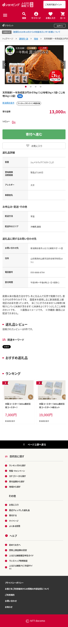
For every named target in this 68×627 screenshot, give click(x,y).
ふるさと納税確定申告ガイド (21, 555)
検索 (24, 18)
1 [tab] (26, 86)
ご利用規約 (10, 594)
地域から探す (15, 486)
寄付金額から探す (17, 481)
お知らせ (8, 607)
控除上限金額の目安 (18, 550)
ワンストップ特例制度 (18, 560)
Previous (4, 65)
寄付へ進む (34, 134)
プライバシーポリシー (14, 582)
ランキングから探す (17, 465)
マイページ (36, 18)
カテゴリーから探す (17, 476)
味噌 (36, 38)
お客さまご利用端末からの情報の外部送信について (27, 588)
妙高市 (6, 346)
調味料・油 (23, 38)
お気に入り (50, 18)
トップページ (7, 38)
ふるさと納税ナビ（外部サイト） (21, 567)
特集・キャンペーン (17, 470)
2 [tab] (31, 86)
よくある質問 (14, 526)
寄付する (13, 515)
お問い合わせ (11, 600)
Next (63, 65)
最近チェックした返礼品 (19, 510)
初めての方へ (15, 544)
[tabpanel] (34, 64)
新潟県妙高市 (8, 102)
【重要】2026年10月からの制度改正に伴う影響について (36, 31)
